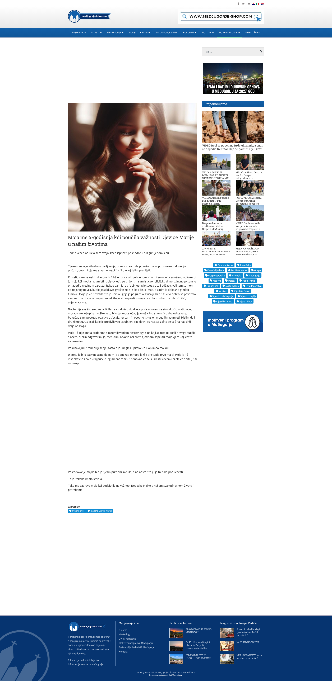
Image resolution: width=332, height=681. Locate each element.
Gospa (257, 270)
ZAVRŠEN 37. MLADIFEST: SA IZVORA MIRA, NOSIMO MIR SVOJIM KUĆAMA (216, 253)
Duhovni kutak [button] (228, 32)
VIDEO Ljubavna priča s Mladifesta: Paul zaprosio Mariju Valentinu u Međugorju (215, 202)
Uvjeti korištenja (127, 638)
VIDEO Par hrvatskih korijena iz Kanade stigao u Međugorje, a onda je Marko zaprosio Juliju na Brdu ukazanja (249, 228)
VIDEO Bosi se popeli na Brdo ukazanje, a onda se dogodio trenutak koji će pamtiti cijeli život (232, 147)
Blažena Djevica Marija (101, 510)
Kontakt (123, 651)
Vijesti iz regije (248, 296)
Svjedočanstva (254, 285)
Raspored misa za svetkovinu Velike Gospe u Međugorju (213, 226)
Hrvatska (237, 275)
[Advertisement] (99, 71)
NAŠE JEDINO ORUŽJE (248, 642)
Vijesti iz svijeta (224, 301)
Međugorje (254, 275)
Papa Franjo (248, 280)
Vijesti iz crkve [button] (138, 32)
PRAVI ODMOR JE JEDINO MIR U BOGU (198, 631)
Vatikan (223, 291)
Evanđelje (245, 265)
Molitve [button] (206, 32)
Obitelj (231, 280)
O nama (123, 630)
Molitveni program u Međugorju (136, 643)
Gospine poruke (216, 275)
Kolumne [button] (188, 32)
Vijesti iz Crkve (242, 291)
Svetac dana (232, 285)
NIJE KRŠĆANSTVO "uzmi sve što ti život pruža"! (249, 657)
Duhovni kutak (225, 265)
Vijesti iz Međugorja (223, 296)
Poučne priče (78, 510)
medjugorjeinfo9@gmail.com (170, 675)
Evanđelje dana (215, 270)
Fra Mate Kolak (239, 270)
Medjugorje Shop (166, 32)
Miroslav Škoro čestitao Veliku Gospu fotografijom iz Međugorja (249, 177)
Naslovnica (79, 32)
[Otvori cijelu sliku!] (132, 166)
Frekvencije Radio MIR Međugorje (136, 647)
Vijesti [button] (95, 32)
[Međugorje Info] (89, 16)
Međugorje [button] (114, 32)
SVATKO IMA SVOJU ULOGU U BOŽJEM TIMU (198, 657)
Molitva (217, 280)
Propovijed (212, 285)
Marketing (124, 634)
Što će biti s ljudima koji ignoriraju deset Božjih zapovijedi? (248, 632)
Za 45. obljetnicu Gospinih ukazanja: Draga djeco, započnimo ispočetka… (198, 645)
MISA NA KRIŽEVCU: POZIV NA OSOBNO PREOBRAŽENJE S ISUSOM (247, 253)
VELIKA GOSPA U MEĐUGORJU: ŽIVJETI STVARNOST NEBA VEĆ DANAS (215, 177)
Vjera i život (252, 32)
